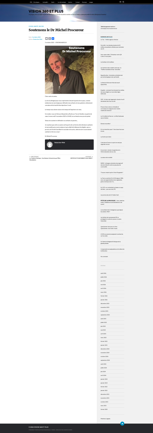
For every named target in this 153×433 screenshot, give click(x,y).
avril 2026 (103, 288)
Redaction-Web (37, 39)
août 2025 (103, 318)
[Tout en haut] (122, 424)
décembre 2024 (105, 349)
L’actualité (45, 2)
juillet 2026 (104, 277)
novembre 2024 (105, 352)
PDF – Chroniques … (35, 2)
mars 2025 (103, 337)
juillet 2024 (104, 367)
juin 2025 (103, 326)
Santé (52, 2)
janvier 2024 (104, 379)
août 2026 (103, 273)
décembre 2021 (105, 394)
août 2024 (103, 364)
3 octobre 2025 (36, 37)
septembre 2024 (105, 360)
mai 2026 (103, 284)
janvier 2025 (104, 345)
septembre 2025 (105, 315)
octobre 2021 (104, 402)
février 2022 (104, 386)
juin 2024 (103, 371)
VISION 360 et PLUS (46, 11)
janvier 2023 (104, 383)
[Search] (123, 2)
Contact (77, 2)
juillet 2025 (104, 322)
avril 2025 (103, 333)
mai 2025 (103, 330)
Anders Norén (68, 429)
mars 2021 (103, 405)
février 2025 (104, 341)
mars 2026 (103, 292)
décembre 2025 (105, 303)
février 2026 (104, 296)
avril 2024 (103, 375)
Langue (91, 2)
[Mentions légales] (120, 2)
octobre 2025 (104, 311)
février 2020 (104, 409)
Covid (31, 26)
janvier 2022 (104, 390)
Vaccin (41, 26)
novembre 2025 (105, 307)
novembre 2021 (105, 398)
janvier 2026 (104, 299)
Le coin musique (62, 2)
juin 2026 (103, 281)
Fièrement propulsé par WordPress (39, 429)
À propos (84, 2)
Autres (70, 2)
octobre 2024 (104, 356)
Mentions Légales (105, 418)
